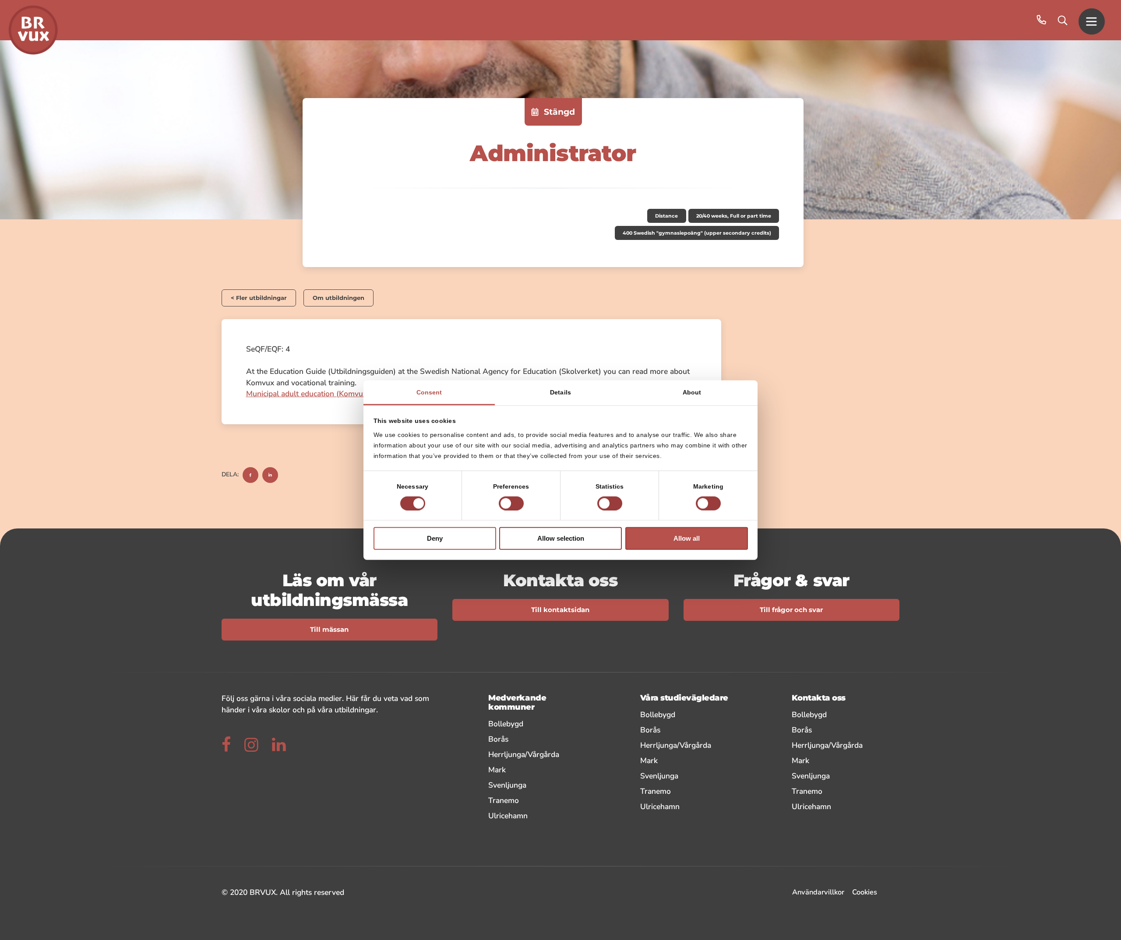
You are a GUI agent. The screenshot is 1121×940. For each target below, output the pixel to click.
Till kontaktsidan (560, 610)
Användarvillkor (818, 892)
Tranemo (538, 800)
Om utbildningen (338, 297)
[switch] (511, 503)
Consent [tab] (429, 391)
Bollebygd (538, 723)
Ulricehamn (538, 815)
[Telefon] (1041, 20)
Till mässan (329, 630)
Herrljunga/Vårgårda (538, 754)
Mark (538, 769)
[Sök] (1062, 20)
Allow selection (560, 538)
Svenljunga (538, 784)
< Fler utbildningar (259, 297)
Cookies (864, 892)
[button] (1091, 20)
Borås (538, 738)
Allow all (686, 538)
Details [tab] (560, 391)
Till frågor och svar (791, 610)
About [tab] (692, 391)
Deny (435, 538)
